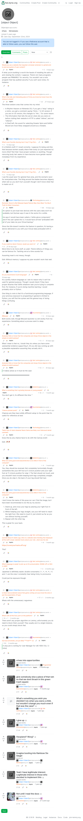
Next (4, 811)
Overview (6, 52)
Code (65, 817)
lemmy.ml (19, 758)
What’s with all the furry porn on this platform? (17, 615)
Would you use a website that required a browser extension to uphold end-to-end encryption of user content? (26, 66)
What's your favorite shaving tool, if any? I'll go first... (19, 142)
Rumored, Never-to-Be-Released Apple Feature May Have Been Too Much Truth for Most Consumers (26, 204)
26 (19, 747)
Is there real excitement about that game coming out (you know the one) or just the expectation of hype (27, 594)
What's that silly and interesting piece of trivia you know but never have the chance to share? (27, 98)
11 (19, 670)
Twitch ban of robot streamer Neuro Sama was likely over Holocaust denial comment (26, 431)
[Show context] (3, 69)
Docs (60, 817)
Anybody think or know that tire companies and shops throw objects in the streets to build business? (26, 337)
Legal (45, 817)
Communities (25, 3)
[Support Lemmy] (58, 3)
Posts (25, 52)
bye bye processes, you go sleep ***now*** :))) (18, 640)
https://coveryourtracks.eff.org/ (14, 545)
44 (19, 730)
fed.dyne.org (11, 3)
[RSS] (2, 57)
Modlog (39, 817)
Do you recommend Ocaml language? (14, 275)
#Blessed (5, 316)
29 (19, 787)
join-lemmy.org (75, 817)
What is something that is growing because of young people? (22, 390)
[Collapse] (3, 62)
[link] (7, 69)
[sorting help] (51, 52)
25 (19, 714)
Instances (52, 817)
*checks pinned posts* (9, 410)
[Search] (66, 3)
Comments (16, 52)
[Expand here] (11, 663)
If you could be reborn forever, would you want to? (18, 244)
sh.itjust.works (21, 663)
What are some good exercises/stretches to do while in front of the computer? (24, 462)
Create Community (49, 3)
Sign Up (77, 3)
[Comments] (11, 701)
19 (19, 804)
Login (71, 3)
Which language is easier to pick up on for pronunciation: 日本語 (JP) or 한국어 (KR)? (27, 565)
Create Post (35, 3)
